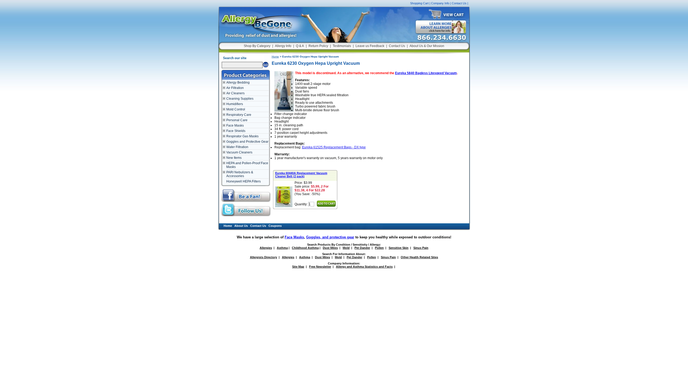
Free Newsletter (320, 266)
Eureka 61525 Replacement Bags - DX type (334, 147)
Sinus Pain (420, 247)
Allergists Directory (263, 257)
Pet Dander (362, 247)
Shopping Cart (419, 3)
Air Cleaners (235, 93)
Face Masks (235, 125)
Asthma (282, 247)
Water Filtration (237, 147)
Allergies (266, 247)
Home (275, 56)
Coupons (275, 225)
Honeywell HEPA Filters (243, 181)
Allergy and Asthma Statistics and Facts (364, 266)
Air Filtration (235, 88)
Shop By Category (257, 46)
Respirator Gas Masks (242, 136)
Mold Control (235, 109)
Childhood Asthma (305, 247)
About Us (241, 225)
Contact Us (459, 3)
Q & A (300, 46)
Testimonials (342, 46)
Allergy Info (283, 46)
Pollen (379, 247)
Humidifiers (234, 104)
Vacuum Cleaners (239, 152)
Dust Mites (330, 247)
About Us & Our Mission (427, 46)
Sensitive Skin (398, 247)
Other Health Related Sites (419, 257)
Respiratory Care (238, 115)
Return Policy (318, 46)
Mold (346, 247)
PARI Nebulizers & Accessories (239, 174)
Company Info (440, 3)
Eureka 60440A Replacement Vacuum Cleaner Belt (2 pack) (301, 174)
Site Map (298, 266)
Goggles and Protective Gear (247, 142)
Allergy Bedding (238, 82)
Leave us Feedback (370, 46)
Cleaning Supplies (239, 99)
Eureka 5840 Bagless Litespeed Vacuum (426, 73)
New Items (234, 158)
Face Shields (235, 131)
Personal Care (237, 120)
